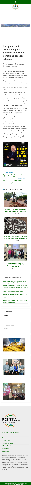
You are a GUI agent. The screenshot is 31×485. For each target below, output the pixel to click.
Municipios (7, 66)
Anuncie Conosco (6, 435)
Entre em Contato (6, 445)
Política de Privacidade (8, 443)
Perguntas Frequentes (8, 437)
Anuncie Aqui (5, 451)
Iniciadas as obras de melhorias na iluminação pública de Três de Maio (15, 210)
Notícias (14, 66)
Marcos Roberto (9, 64)
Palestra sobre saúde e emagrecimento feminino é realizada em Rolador (15, 265)
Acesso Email (5, 448)
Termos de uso (6, 440)
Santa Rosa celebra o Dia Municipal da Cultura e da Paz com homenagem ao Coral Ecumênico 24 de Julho (15, 296)
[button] (15, 2)
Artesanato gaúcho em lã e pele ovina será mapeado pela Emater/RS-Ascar (15, 237)
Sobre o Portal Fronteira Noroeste (10, 432)
